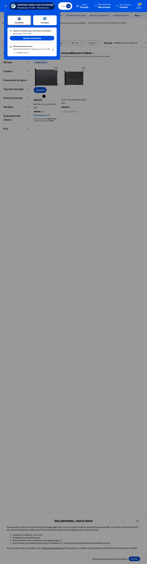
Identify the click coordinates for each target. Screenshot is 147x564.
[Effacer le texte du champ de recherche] (61, 6)
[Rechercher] (68, 6)
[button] (103, 6)
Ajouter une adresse (32, 38)
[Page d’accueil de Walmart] (5, 6)
